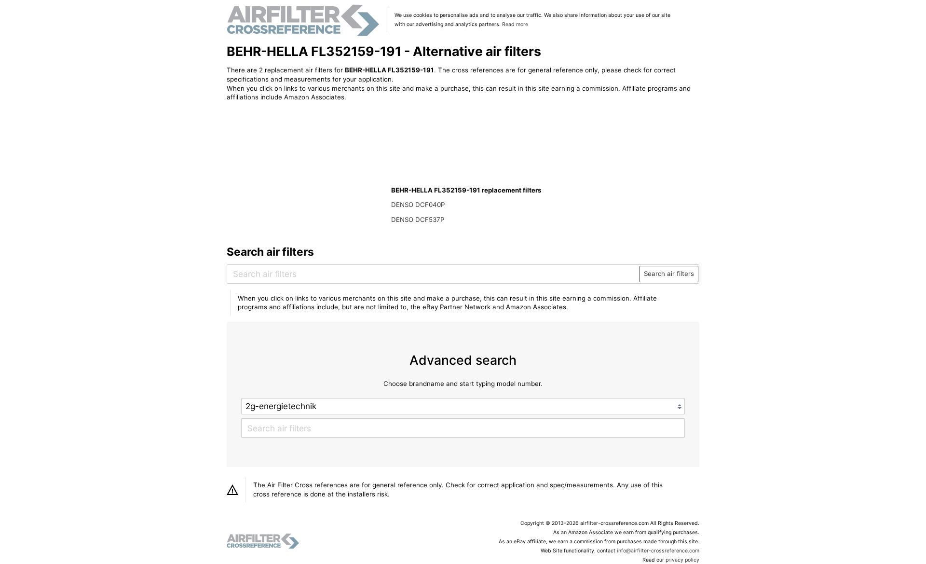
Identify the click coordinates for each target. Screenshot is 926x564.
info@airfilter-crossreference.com (658, 551)
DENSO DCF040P (418, 204)
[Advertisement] (306, 172)
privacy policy (682, 560)
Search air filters (669, 273)
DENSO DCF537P (417, 219)
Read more (515, 24)
